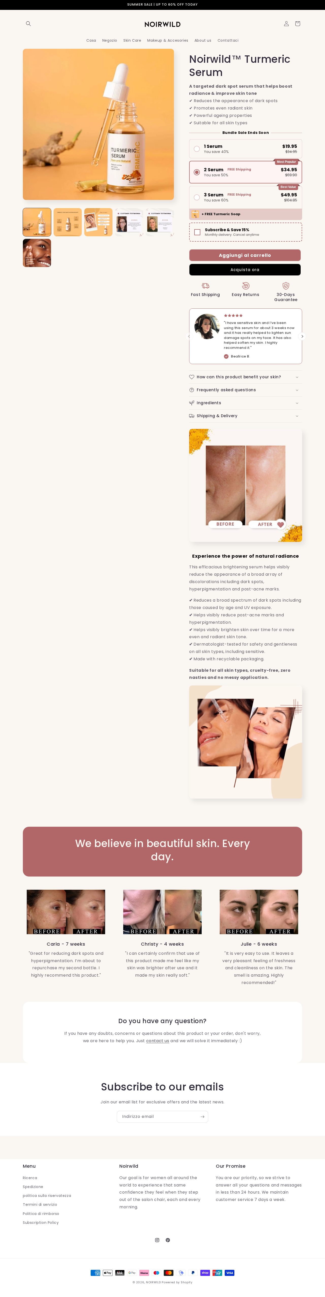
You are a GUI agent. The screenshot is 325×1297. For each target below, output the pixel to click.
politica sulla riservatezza (47, 1195)
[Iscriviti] (202, 1117)
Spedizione (33, 1186)
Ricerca (30, 1177)
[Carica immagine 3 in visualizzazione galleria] (98, 222)
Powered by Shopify (177, 1282)
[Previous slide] (189, 336)
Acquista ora (245, 269)
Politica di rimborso (41, 1213)
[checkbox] (245, 232)
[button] (28, 23)
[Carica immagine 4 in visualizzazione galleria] (129, 222)
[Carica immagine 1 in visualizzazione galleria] (37, 222)
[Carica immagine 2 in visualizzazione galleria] (68, 222)
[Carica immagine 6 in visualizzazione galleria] (37, 253)
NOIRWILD (153, 1282)
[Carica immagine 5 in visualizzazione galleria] (160, 222)
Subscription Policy (41, 1222)
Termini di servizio (40, 1204)
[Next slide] (302, 336)
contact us (157, 1041)
